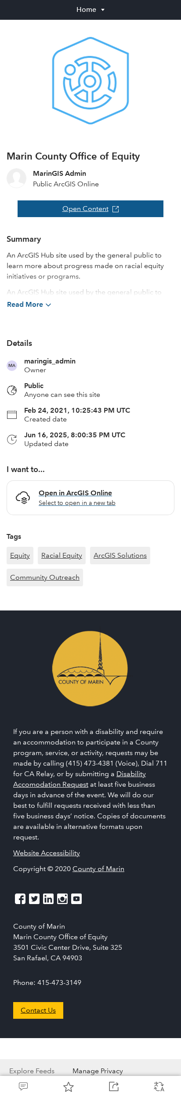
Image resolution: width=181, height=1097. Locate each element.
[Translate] (158, 1086)
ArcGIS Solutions (120, 555)
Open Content (85, 208)
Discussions (22, 1086)
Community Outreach (45, 577)
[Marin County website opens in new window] (90, 668)
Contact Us (38, 1010)
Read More (25, 304)
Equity (20, 555)
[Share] (113, 1086)
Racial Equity (61, 555)
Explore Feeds (31, 1071)
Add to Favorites (67, 1086)
